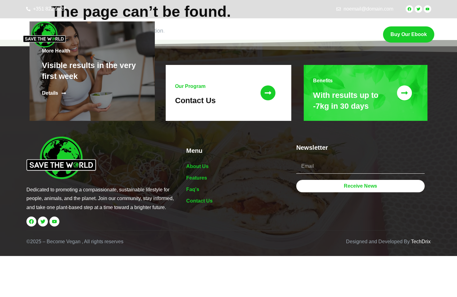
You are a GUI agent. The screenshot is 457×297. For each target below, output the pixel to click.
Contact (256, 34)
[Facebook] (409, 9)
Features (199, 34)
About (169, 34)
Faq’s (228, 34)
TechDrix (421, 241)
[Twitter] (418, 9)
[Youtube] (427, 9)
